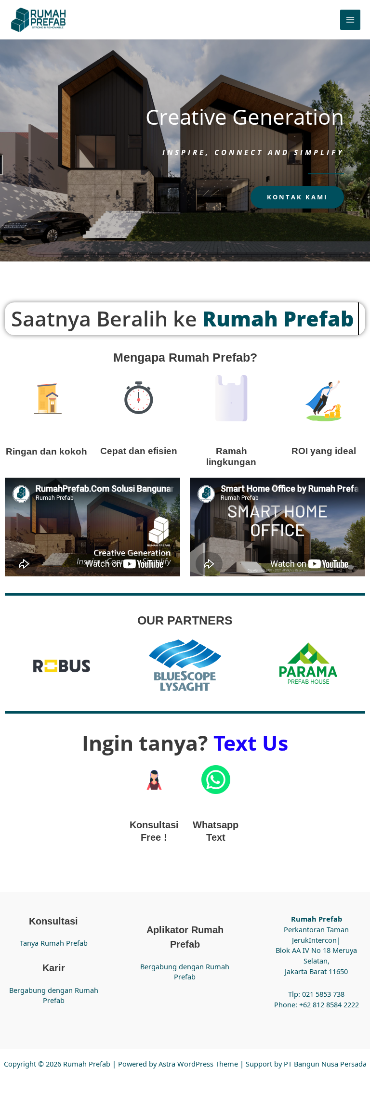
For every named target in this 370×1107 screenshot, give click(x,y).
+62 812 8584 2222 (329, 1004)
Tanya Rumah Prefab (54, 943)
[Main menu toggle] (350, 20)
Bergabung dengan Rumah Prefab (53, 995)
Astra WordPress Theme (198, 1063)
